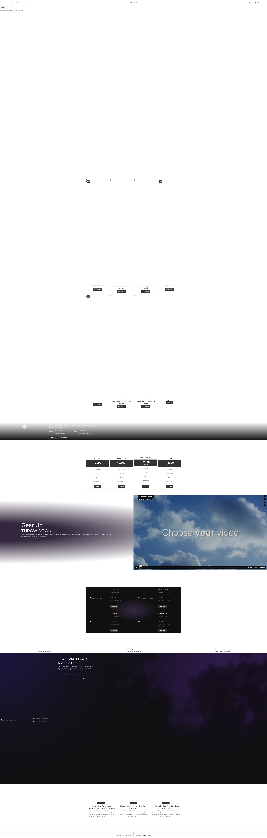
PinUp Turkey (133, 803)
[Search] (252, 2)
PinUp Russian (101, 803)
